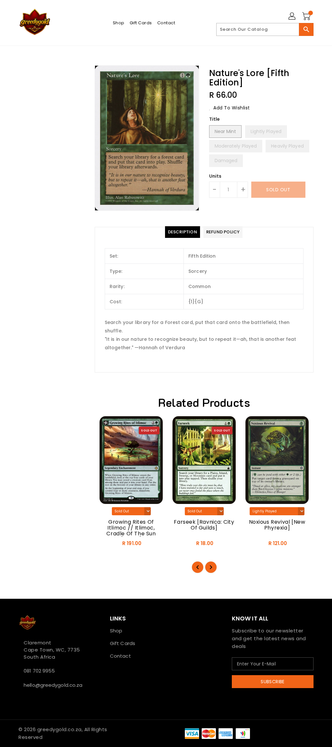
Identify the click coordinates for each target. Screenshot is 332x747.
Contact (120, 655)
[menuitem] (118, 23)
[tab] (182, 232)
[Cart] (307, 16)
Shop (116, 630)
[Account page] (292, 16)
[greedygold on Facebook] (20, 699)
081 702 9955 (39, 670)
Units (215, 176)
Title (214, 119)
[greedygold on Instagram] (31, 699)
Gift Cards (122, 643)
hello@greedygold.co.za (52, 685)
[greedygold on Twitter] (26, 699)
